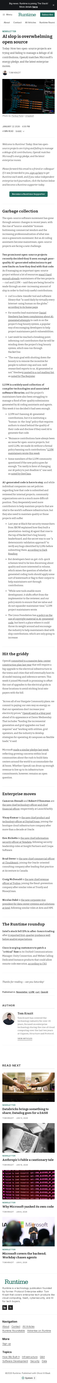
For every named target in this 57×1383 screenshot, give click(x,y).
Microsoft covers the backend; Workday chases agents (24, 1255)
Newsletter (9, 32)
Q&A (42, 1357)
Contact (17, 22)
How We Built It (11, 1357)
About (7, 22)
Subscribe (47, 14)
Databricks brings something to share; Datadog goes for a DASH (25, 1111)
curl (37, 992)
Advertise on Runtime (39, 1330)
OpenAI (44, 992)
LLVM (31, 992)
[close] (53, 5)
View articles (25, 1038)
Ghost (40, 1373)
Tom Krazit (15, 73)
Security (34, 1361)
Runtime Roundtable (13, 1330)
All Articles (30, 22)
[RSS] (10, 1307)
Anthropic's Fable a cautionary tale (28, 1160)
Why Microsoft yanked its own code (28, 1206)
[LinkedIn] (4, 1307)
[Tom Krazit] (5, 72)
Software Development (15, 1361)
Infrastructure (30, 1357)
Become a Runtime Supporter (28, 194)
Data (44, 1361)
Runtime (17, 1373)
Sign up (6, 1343)
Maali (47, 1373)
